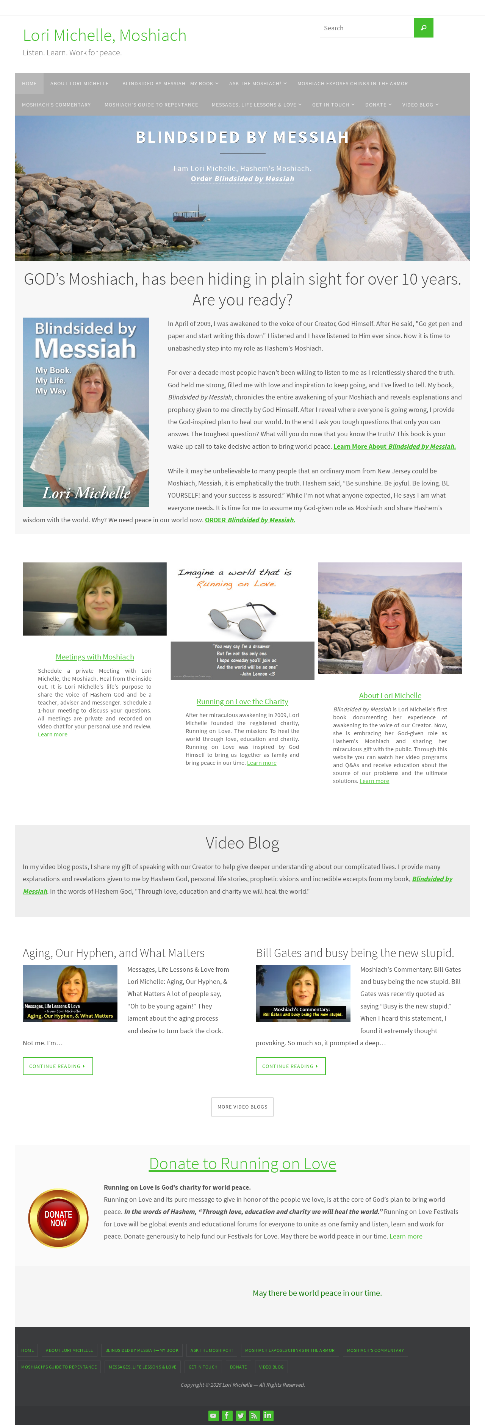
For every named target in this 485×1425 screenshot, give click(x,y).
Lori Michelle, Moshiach (105, 35)
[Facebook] (227, 1415)
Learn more (52, 734)
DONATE (238, 1367)
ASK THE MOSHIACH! (212, 1350)
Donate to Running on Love (242, 1163)
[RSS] (254, 1415)
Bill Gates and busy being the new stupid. (355, 952)
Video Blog (271, 1367)
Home (27, 1350)
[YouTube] (213, 1415)
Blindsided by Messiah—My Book (142, 1350)
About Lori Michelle (69, 1350)
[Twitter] (241, 1415)
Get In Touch (203, 1367)
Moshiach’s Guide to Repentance (59, 1367)
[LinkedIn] (268, 1415)
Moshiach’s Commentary (375, 1350)
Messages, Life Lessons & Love (143, 1367)
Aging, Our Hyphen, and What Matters (114, 952)
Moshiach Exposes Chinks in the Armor (290, 1350)
